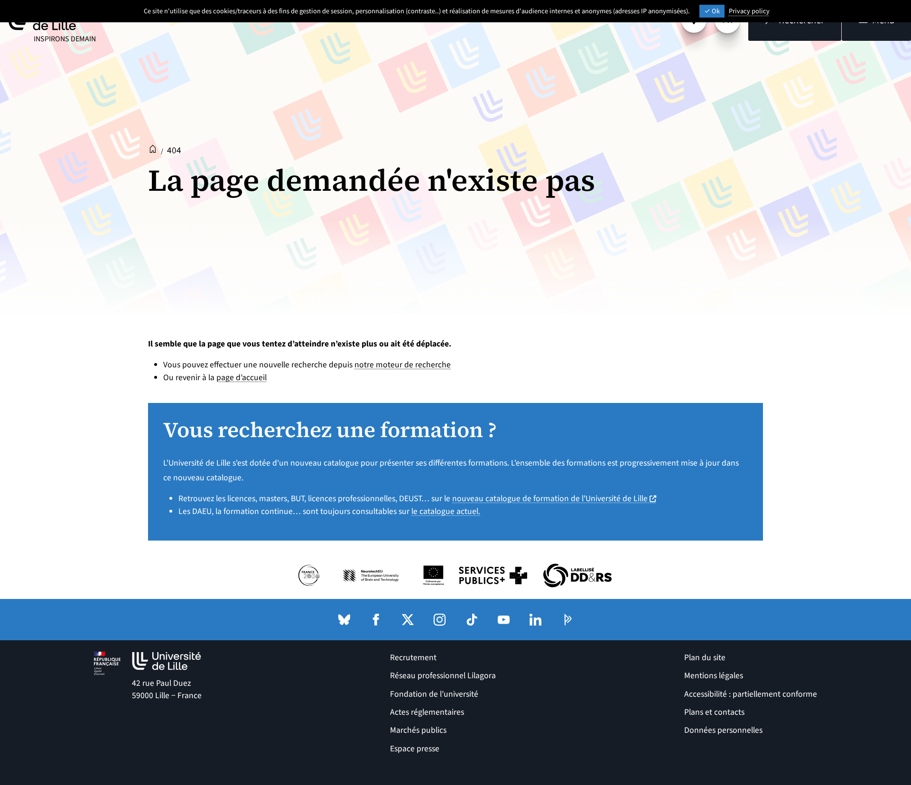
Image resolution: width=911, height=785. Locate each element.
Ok (715, 11)
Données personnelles (723, 730)
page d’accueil (241, 377)
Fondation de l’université (434, 694)
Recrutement (413, 658)
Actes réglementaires (427, 712)
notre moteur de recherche (402, 365)
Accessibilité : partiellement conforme (750, 694)
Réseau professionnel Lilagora (443, 676)
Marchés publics (418, 730)
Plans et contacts (714, 712)
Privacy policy (749, 11)
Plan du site (704, 658)
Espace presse (414, 749)
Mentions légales (713, 676)
